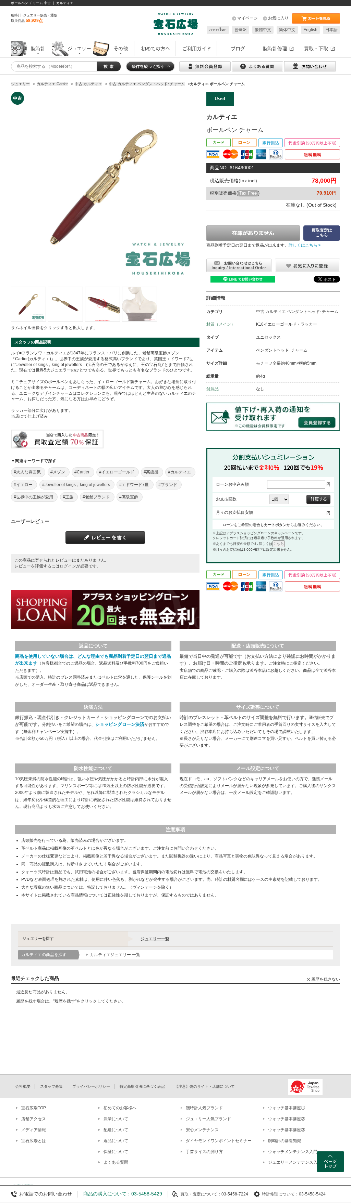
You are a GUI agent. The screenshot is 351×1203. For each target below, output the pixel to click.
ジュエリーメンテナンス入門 (295, 1162)
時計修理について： (280, 1194)
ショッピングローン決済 (119, 724)
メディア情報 (33, 1129)
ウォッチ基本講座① (286, 1108)
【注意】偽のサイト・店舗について (204, 1086)
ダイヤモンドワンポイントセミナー (219, 1140)
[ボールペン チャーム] (28, 304)
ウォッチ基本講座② (286, 1118)
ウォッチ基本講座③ (286, 1129)
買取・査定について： (200, 1194)
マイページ (247, 18)
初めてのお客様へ (120, 1108)
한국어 (240, 29)
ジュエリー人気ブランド (208, 1118)
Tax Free (248, 193)
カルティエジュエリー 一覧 (115, 954)
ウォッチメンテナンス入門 (292, 1151)
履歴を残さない (325, 979)
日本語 (331, 29)
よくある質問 (116, 1162)
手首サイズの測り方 (204, 1151)
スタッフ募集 (51, 1086)
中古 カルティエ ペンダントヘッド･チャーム (297, 311)
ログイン (68, 566)
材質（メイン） (220, 324)
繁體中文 (263, 29)
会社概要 (23, 1086)
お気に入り (278, 18)
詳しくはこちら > (305, 245)
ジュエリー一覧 (155, 939)
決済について (116, 1118)
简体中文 (287, 29)
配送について (116, 1129)
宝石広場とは (33, 1140)
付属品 (212, 389)
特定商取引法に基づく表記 (142, 1086)
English (310, 29)
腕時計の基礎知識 (284, 1140)
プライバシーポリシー (91, 1086)
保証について (116, 1151)
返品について (116, 1140)
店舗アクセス (33, 1118)
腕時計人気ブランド (204, 1108)
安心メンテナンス (202, 1129)
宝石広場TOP (33, 1108)
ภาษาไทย (218, 29)
